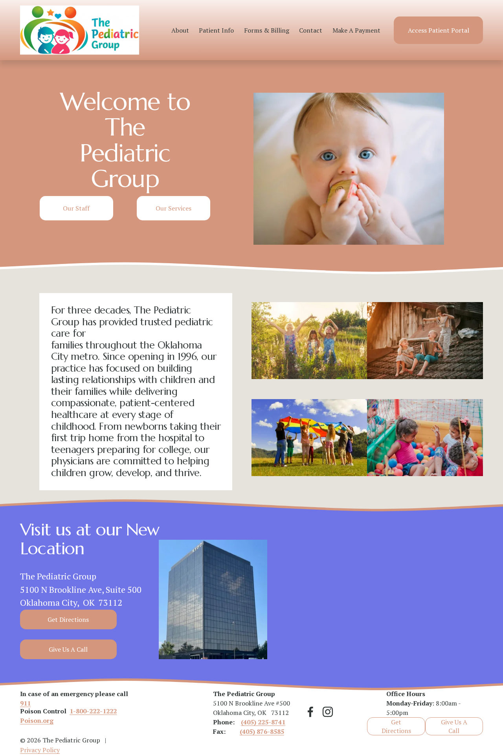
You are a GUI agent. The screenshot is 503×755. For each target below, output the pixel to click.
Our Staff (76, 208)
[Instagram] (327, 711)
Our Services (173, 208)
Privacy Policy (40, 750)
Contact (310, 30)
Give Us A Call (68, 649)
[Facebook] (310, 711)
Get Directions (68, 619)
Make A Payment (356, 30)
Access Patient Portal (438, 30)
